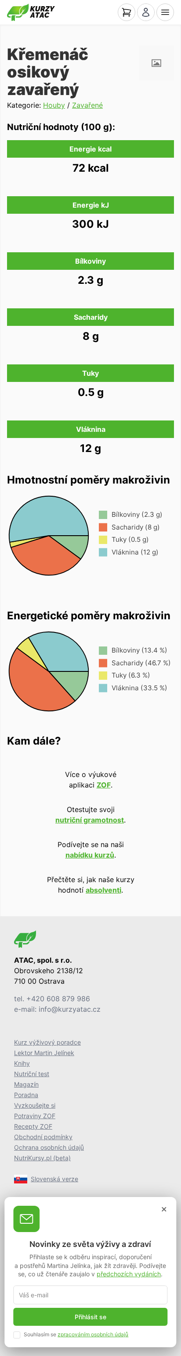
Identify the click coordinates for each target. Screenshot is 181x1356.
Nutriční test (31, 1073)
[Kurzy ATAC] (31, 12)
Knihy (22, 1063)
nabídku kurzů (89, 855)
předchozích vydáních (129, 1274)
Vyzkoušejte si (34, 1105)
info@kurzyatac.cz (70, 1009)
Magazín (26, 1084)
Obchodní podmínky (43, 1137)
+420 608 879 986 (58, 998)
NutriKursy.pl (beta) (42, 1158)
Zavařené (87, 105)
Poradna (26, 1094)
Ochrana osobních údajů (49, 1147)
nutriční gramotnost (89, 820)
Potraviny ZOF (34, 1115)
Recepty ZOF (33, 1126)
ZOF (104, 784)
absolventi (103, 890)
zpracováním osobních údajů (93, 1334)
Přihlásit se (90, 1317)
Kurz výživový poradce (47, 1042)
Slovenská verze (54, 1179)
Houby (54, 105)
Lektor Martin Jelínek (44, 1052)
